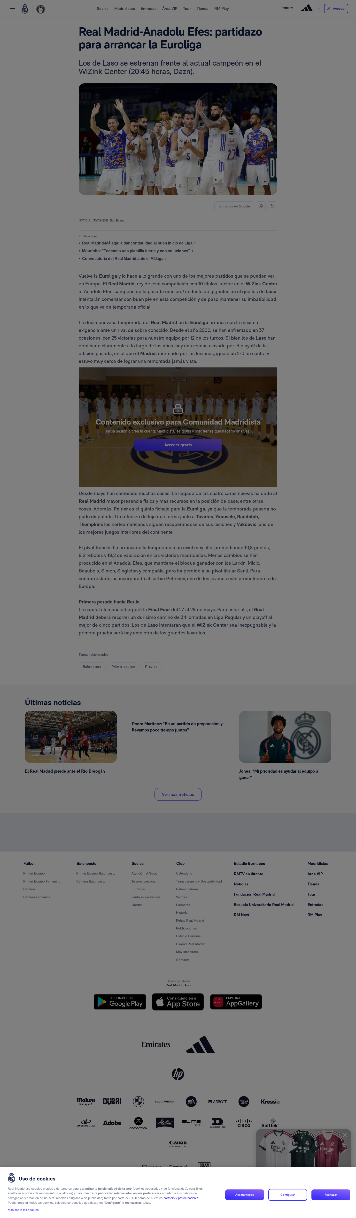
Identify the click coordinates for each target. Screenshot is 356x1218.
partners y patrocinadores (180, 1198)
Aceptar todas (244, 1194)
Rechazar (331, 1194)
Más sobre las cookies (23, 1210)
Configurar (287, 1194)
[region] (178, 1192)
